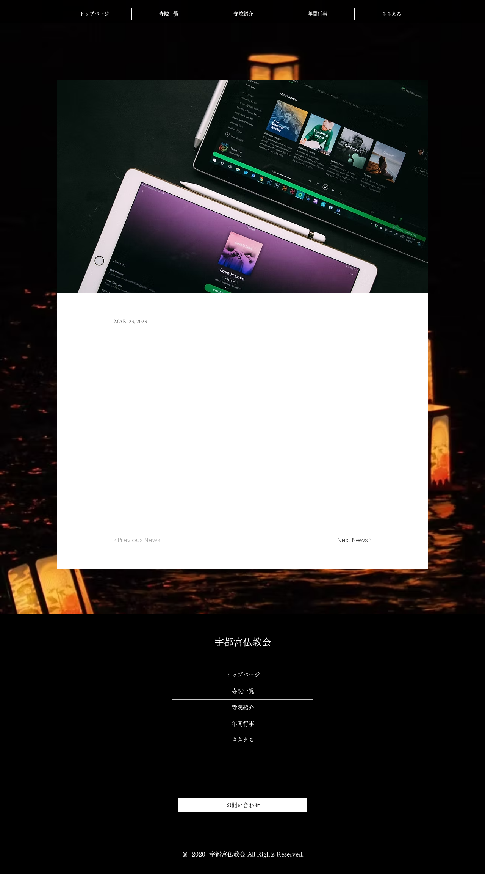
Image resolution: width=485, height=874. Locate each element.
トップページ (243, 675)
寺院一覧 (243, 691)
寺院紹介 (243, 707)
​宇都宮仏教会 (242, 642)
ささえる (243, 740)
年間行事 (243, 724)
